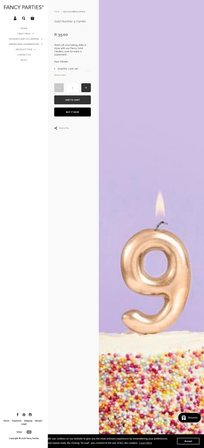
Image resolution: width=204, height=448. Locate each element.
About (6, 421)
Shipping (28, 421)
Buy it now (72, 112)
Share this (64, 128)
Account (15, 18)
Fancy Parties (32, 438)
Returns (38, 421)
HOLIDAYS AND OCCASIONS (24, 39)
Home (56, 12)
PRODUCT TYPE (24, 49)
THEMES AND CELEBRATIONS (24, 44)
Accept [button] (188, 441)
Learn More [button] (145, 443)
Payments (17, 421)
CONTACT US (24, 54)
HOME (24, 28)
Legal (24, 424)
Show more (60, 75)
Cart (32, 18)
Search (24, 18)
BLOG (24, 60)
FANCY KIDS (24, 33)
